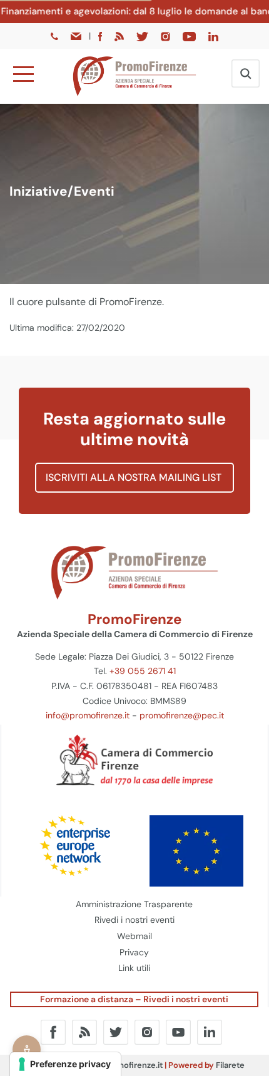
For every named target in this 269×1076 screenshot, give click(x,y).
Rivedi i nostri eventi (134, 919)
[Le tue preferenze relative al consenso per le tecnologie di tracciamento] (65, 1064)
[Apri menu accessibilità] (27, 1049)
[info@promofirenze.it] (77, 35)
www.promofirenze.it (123, 1065)
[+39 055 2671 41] (56, 35)
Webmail (134, 936)
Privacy (134, 952)
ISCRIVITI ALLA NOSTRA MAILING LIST (135, 477)
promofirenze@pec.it (182, 715)
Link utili (134, 967)
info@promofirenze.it (87, 715)
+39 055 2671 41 (142, 670)
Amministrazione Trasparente (134, 904)
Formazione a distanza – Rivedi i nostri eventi (134, 999)
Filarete (230, 1065)
